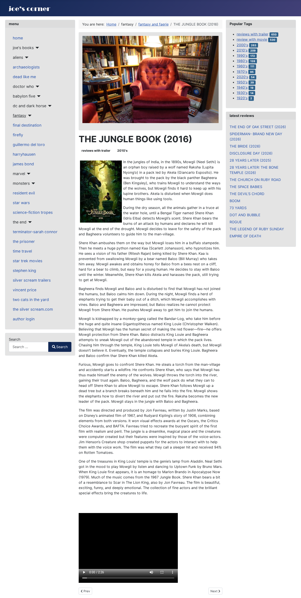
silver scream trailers (32, 280)
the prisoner (24, 241)
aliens (18, 57)
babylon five (24, 96)
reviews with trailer (96, 150)
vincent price (24, 290)
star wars (21, 202)
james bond (23, 164)
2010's (122, 150)
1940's (242, 87)
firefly (18, 135)
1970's (242, 71)
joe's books (23, 47)
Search (14, 339)
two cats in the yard (31, 299)
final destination (27, 125)
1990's (242, 55)
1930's (242, 92)
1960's (242, 66)
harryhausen (24, 154)
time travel (22, 251)
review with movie (252, 39)
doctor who (23, 86)
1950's (242, 82)
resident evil (24, 193)
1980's (242, 61)
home (18, 38)
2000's (242, 45)
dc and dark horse (29, 105)
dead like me (24, 76)
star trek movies (27, 260)
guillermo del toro (29, 144)
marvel (19, 173)
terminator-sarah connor (35, 231)
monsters (21, 183)
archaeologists (26, 67)
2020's (242, 77)
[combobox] (28, 347)
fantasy (19, 115)
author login (24, 319)
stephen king (24, 270)
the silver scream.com (33, 309)
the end (19, 222)
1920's (242, 98)
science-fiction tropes (33, 212)
